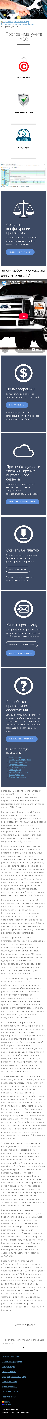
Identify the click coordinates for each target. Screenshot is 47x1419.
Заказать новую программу (21, 739)
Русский (7, 1404)
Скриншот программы (11, 1357)
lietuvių (7, 1402)
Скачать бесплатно (17, 569)
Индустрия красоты (17, 767)
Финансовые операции (18, 762)
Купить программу (9, 1387)
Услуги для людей (16, 775)
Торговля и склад (16, 757)
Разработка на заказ (10, 1392)
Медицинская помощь (18, 765)
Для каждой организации (19, 777)
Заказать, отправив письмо (21, 644)
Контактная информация (20, 653)
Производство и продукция (20, 760)
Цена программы (16, 405)
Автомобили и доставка (18, 772)
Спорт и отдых (15, 770)
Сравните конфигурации (20, 252)
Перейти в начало (9, 1397)
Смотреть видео (8, 1367)
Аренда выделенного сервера (22, 502)
